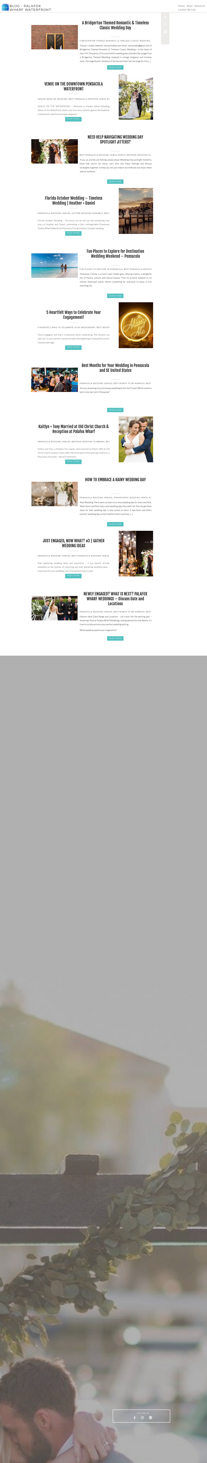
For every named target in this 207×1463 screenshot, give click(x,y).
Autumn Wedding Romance (87, 213)
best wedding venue (109, 327)
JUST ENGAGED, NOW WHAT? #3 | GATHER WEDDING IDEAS (73, 543)
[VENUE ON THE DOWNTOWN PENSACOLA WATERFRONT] (136, 97)
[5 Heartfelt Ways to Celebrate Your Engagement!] (136, 325)
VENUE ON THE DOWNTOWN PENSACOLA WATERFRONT (73, 86)
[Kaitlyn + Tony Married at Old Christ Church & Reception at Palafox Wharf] (136, 439)
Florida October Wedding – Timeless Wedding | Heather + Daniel (73, 201)
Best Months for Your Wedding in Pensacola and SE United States (115, 368)
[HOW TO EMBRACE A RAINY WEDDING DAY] (54, 494)
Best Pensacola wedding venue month (92, 99)
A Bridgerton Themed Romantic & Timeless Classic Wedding (115, 41)
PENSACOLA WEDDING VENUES (54, 213)
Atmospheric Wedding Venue (131, 498)
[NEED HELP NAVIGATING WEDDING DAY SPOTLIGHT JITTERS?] (54, 151)
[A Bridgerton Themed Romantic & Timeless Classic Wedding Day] (54, 37)
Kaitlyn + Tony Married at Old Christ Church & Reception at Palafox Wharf (73, 429)
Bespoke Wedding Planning (143, 155)
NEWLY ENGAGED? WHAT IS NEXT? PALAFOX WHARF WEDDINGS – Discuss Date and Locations (115, 598)
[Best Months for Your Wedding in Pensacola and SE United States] (54, 380)
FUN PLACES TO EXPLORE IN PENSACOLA (101, 269)
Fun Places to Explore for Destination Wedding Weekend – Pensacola (115, 254)
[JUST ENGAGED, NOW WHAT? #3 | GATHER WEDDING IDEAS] (136, 554)
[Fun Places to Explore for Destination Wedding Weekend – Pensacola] (54, 265)
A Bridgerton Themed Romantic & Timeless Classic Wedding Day (115, 25)
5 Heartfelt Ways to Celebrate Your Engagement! (73, 315)
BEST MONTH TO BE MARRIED (129, 383)
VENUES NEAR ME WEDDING (53, 99)
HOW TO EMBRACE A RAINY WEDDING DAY (115, 479)
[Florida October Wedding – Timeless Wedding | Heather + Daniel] (136, 211)
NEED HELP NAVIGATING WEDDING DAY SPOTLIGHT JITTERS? (115, 139)
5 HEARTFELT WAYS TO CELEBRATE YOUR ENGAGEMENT (66, 327)
